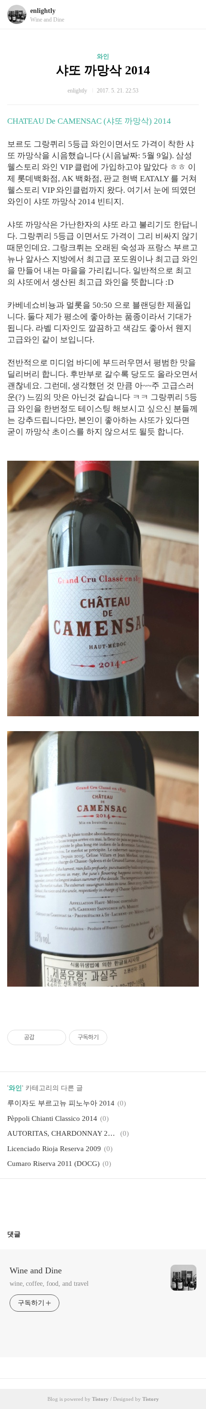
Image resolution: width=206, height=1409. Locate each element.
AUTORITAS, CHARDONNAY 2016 (62, 1133)
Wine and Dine (36, 1270)
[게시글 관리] (55, 1037)
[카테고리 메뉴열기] (189, 14)
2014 (162, 121)
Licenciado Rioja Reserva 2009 (54, 1149)
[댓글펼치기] (24, 1234)
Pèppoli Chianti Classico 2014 (52, 1118)
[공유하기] (43, 1037)
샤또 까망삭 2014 (103, 70)
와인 (103, 56)
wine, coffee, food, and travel (49, 1283)
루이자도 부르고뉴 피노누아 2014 (60, 1103)
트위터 (126, 1200)
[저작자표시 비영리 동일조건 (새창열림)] (120, 1037)
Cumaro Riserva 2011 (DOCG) (53, 1163)
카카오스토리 (103, 1200)
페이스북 (80, 1200)
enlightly (43, 10)
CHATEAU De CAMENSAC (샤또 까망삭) (80, 121)
